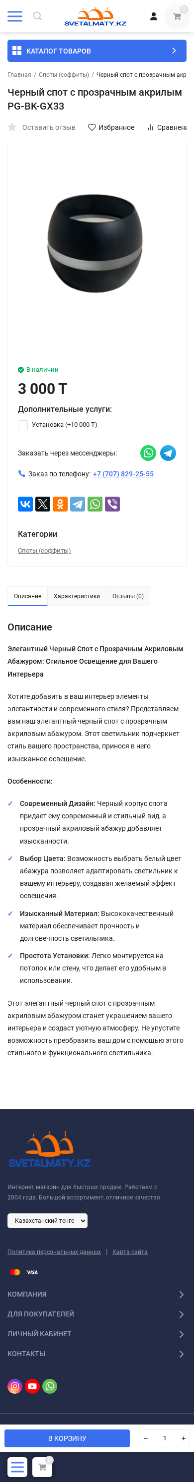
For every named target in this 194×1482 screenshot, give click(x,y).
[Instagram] (14, 1386)
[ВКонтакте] (25, 504)
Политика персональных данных (54, 1252)
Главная (19, 75)
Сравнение (175, 127)
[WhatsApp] (95, 504)
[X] (42, 504)
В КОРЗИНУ (67, 1438)
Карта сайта (130, 1252)
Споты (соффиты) (64, 75)
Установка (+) (63, 424)
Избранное (116, 127)
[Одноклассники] (60, 504)
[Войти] (154, 16)
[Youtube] (32, 1386)
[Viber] (112, 504)
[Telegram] (77, 504)
